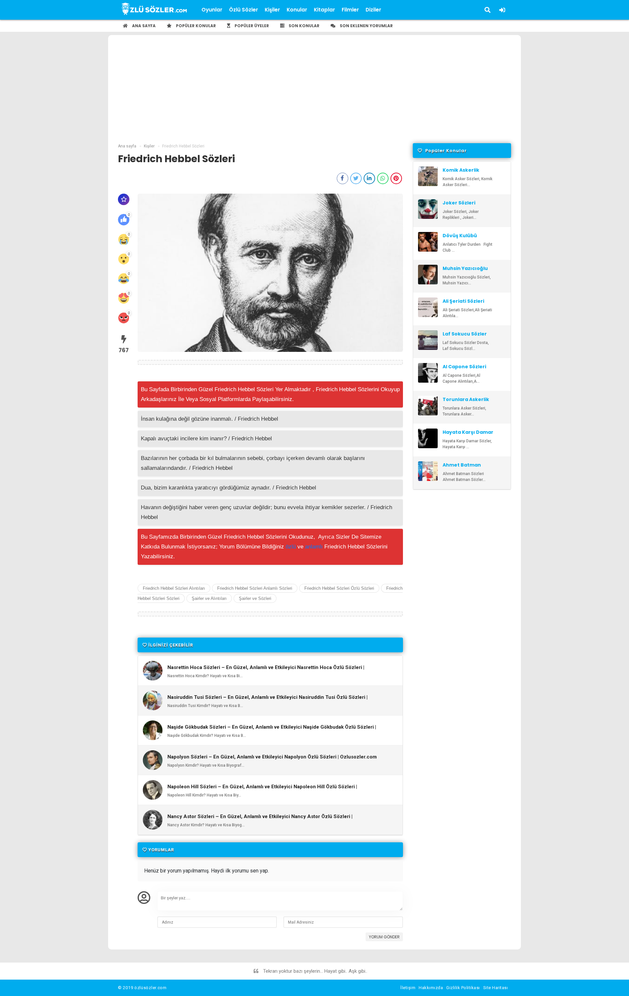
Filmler (350, 9)
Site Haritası (495, 987)
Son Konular (303, 26)
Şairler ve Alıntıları (209, 598)
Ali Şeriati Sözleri (463, 301)
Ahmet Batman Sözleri (462, 468)
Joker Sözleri (459, 203)
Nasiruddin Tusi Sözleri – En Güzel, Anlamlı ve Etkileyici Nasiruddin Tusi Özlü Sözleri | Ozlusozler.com (267, 700)
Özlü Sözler (243, 9)
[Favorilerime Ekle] (123, 199)
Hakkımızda (431, 987)
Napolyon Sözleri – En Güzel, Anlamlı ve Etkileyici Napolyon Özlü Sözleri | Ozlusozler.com (272, 757)
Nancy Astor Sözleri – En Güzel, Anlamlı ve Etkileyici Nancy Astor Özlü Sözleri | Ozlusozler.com (260, 819)
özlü (291, 547)
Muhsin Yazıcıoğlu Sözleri (465, 271)
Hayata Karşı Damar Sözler (468, 435)
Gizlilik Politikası (463, 987)
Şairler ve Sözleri (255, 598)
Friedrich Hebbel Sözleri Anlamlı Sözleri (254, 588)
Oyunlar (211, 9)
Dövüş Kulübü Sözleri (460, 238)
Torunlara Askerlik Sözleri (466, 402)
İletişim (407, 987)
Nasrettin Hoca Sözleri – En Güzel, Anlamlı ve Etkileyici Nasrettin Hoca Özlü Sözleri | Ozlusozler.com (265, 670)
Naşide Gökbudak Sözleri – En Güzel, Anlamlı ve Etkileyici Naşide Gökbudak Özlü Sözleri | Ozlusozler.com (271, 730)
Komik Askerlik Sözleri (461, 173)
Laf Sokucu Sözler (465, 334)
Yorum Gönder (384, 937)
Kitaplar (324, 9)
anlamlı (314, 547)
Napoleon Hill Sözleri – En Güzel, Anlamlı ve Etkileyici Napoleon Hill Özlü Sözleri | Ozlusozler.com (262, 789)
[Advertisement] (314, 94)
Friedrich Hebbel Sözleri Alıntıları (174, 588)
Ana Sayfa (143, 26)
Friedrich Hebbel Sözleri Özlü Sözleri (339, 588)
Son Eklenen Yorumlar (366, 26)
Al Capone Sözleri (464, 366)
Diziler (373, 9)
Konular (297, 9)
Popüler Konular (195, 26)
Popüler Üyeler (251, 26)
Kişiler (272, 9)
